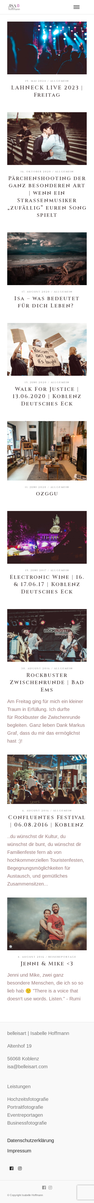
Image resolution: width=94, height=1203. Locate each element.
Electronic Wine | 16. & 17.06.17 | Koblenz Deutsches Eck (47, 585)
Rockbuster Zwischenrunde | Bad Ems (47, 683)
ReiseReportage (62, 957)
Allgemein (59, 81)
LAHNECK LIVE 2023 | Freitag (47, 91)
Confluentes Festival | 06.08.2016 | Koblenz (47, 821)
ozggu (47, 493)
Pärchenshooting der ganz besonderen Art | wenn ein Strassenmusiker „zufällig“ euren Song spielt (47, 197)
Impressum (19, 1150)
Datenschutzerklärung (30, 1140)
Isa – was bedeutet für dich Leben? (47, 302)
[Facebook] (11, 1168)
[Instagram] (20, 1168)
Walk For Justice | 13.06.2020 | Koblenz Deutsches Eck (47, 397)
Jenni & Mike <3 (47, 963)
